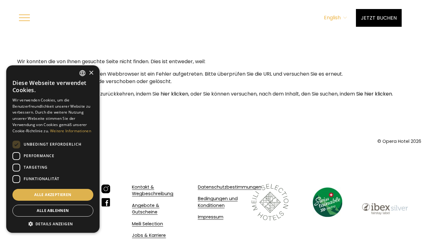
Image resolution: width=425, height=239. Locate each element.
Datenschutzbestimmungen (229, 187)
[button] (52, 224)
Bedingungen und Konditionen (218, 202)
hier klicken (174, 93)
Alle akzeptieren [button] (52, 194)
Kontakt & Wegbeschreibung (152, 190)
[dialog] (53, 149)
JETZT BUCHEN (379, 17)
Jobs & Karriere (149, 235)
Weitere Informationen (70, 131)
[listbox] (336, 18)
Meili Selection (147, 224)
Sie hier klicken (374, 93)
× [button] (91, 73)
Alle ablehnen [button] (53, 210)
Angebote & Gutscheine (145, 208)
